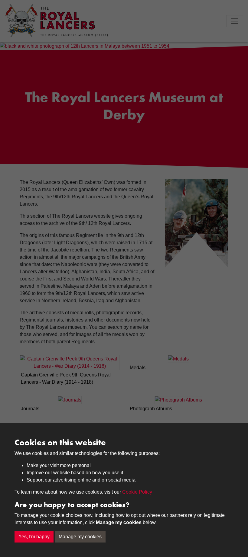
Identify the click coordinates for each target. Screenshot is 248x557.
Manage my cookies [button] (80, 536)
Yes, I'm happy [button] (34, 536)
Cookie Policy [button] (137, 492)
